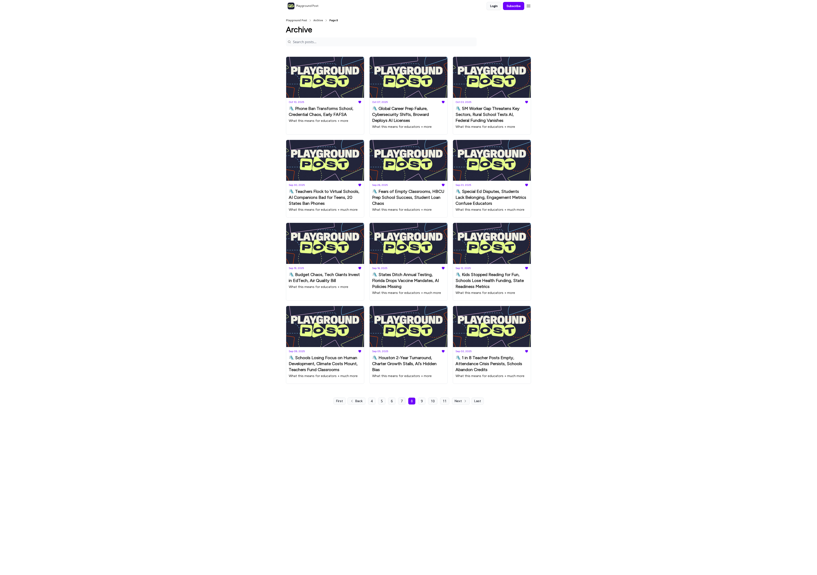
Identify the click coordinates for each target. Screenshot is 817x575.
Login (494, 6)
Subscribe (514, 6)
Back (359, 401)
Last (477, 401)
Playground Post (296, 20)
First (339, 401)
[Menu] (528, 5)
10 (433, 401)
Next (458, 401)
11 (445, 401)
